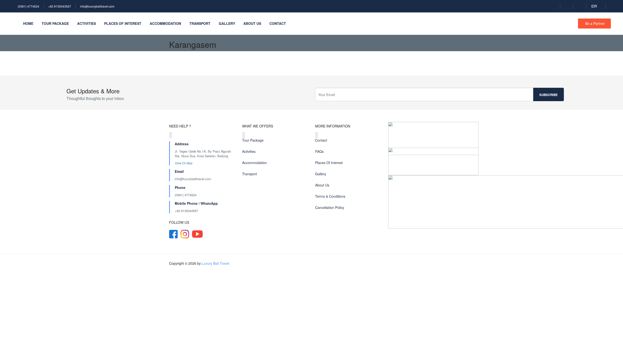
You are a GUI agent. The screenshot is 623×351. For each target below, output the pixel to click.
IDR (594, 6)
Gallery (227, 23)
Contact (277, 23)
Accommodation (165, 23)
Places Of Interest (122, 23)
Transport (200, 23)
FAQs (319, 151)
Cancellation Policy (329, 207)
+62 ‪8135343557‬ (59, 6)
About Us (252, 23)
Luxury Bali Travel (215, 263)
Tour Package (55, 23)
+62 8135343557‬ (186, 210)
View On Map (184, 163)
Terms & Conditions (330, 196)
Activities (86, 23)
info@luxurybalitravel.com (97, 6)
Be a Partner (595, 23)
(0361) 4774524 (28, 6)
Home (28, 23)
